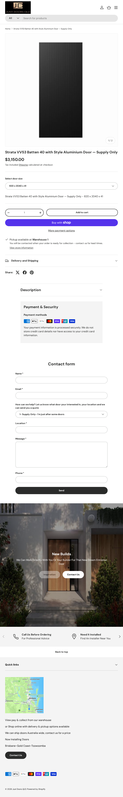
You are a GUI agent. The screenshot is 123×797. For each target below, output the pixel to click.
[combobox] (61, 18)
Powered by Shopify (36, 789)
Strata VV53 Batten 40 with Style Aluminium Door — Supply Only (42, 29)
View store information (21, 247)
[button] (108, 7)
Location (20, 423)
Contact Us (73, 574)
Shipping (23, 164)
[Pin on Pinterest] (31, 272)
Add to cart (82, 212)
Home (7, 29)
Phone (18, 473)
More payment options (61, 230)
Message (20, 438)
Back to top (61, 651)
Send (61, 490)
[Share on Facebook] (24, 272)
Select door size (13, 178)
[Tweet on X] (17, 272)
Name (18, 373)
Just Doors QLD (19, 789)
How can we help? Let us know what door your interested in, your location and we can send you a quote (60, 406)
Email (18, 389)
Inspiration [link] (50, 574)
